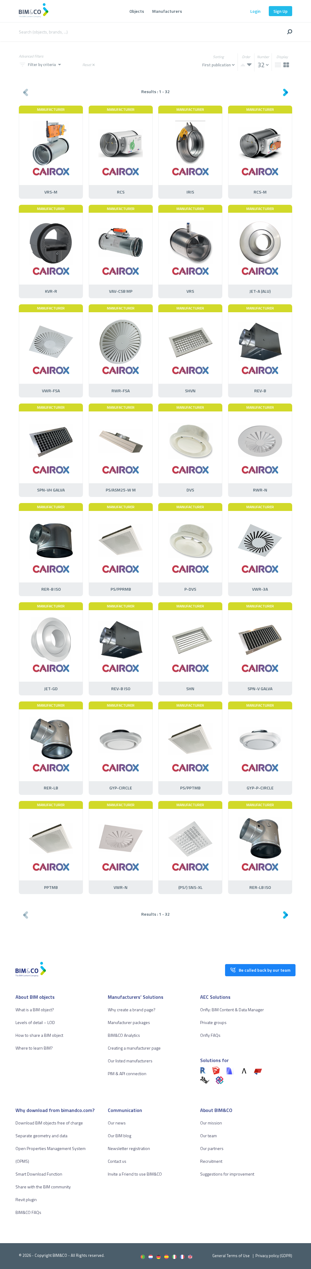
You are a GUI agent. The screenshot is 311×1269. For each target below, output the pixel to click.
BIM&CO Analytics (124, 1035)
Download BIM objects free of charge (49, 1123)
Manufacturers (167, 11)
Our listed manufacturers (130, 1061)
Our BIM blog (119, 1135)
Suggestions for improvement (227, 1174)
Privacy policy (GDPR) (273, 1256)
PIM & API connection (127, 1073)
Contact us (117, 1161)
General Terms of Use (231, 1256)
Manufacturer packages (129, 1022)
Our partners (212, 1148)
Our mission (211, 1123)
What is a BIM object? (34, 1009)
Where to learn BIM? (34, 1048)
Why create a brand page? (132, 1009)
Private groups (213, 1022)
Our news (117, 1123)
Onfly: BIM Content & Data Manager (232, 1009)
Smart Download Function (38, 1174)
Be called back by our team (264, 970)
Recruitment (211, 1161)
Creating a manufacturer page (134, 1048)
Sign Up (280, 11)
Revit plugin (26, 1199)
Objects (136, 11)
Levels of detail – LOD (35, 1022)
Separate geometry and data (41, 1135)
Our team (208, 1135)
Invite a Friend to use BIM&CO (135, 1174)
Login (255, 11)
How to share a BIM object (39, 1035)
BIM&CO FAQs (28, 1212)
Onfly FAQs (210, 1035)
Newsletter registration (129, 1148)
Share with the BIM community (43, 1186)
